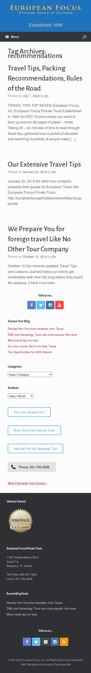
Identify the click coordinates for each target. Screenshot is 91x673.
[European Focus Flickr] (45, 642)
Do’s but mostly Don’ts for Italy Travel (32, 346)
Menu (15, 36)
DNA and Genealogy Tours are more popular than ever (42, 334)
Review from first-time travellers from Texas (36, 329)
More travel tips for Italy (23, 340)
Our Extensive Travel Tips (44, 164)
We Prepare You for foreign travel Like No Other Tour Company (39, 239)
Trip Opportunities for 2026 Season (30, 352)
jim (47, 96)
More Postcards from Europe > (27, 483)
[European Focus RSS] (64, 642)
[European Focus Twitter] (41, 305)
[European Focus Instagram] (50, 305)
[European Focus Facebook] (31, 305)
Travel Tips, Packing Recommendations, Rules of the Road (45, 78)
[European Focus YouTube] (59, 305)
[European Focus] (45, 10)
